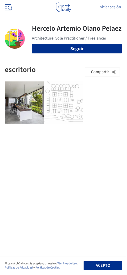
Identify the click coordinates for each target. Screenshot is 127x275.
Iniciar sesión (109, 7)
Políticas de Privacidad (19, 268)
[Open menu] (8, 7)
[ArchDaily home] (63, 7)
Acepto (103, 266)
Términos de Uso (67, 263)
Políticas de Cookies (47, 268)
